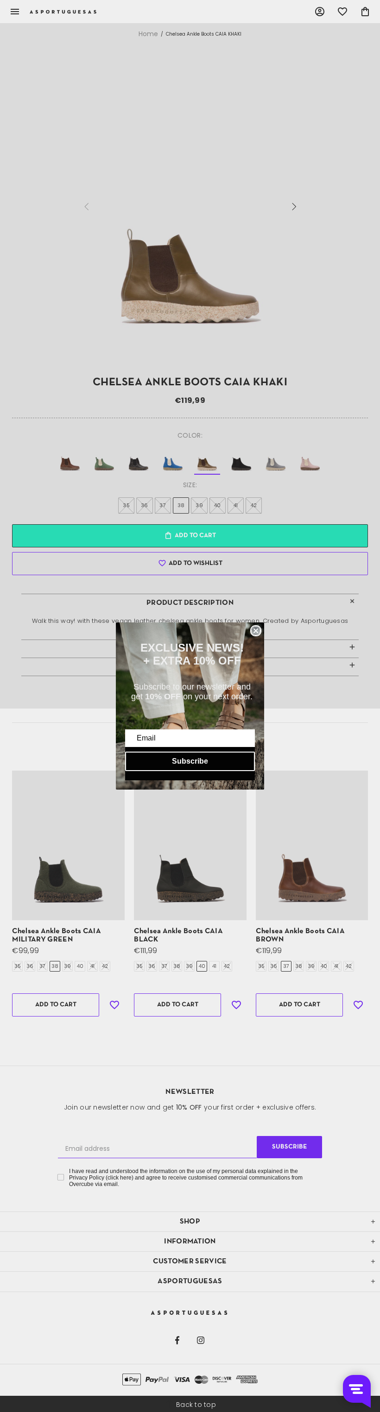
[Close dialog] (255, 630)
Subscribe (190, 761)
